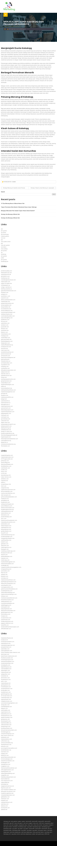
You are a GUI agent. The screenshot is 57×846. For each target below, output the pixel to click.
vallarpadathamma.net (7, 511)
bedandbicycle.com (6, 713)
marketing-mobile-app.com (8, 551)
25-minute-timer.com (6, 695)
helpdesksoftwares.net (7, 638)
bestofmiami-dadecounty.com (9, 656)
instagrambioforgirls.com (7, 538)
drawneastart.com (6, 721)
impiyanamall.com (6, 672)
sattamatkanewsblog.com (8, 592)
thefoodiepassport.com (7, 410)
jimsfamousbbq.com (6, 270)
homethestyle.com (6, 686)
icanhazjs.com (5, 415)
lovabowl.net (4, 639)
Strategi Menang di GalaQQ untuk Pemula (14, 188)
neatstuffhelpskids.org (7, 345)
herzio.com (4, 471)
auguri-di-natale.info (6, 283)
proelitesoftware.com (6, 728)
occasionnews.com (6, 617)
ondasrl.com (4, 753)
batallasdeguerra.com (7, 341)
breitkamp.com (5, 737)
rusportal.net (4, 480)
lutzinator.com (5, 751)
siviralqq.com (4, 578)
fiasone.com (4, 554)
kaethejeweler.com (6, 771)
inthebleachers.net (6, 429)
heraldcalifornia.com (6, 715)
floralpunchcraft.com (6, 552)
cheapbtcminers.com (6, 701)
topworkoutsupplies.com (7, 661)
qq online (3, 232)
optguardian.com (5, 674)
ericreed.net (4, 393)
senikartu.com (5, 478)
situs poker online (5, 241)
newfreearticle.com (6, 527)
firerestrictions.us (5, 361)
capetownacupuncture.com (8, 489)
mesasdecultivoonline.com (8, 522)
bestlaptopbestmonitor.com (8, 379)
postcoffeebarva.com (6, 506)
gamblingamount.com (7, 612)
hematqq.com (7, 834)
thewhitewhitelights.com (7, 384)
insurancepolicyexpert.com (8, 312)
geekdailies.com (5, 797)
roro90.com (4, 469)
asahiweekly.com (5, 710)
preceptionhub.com (6, 647)
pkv (2, 229)
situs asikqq (4, 248)
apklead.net (4, 809)
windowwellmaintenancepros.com (10, 626)
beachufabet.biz (5, 778)
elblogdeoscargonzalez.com (8, 370)
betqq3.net (4, 399)
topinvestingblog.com (7, 317)
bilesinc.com (4, 332)
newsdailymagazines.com (8, 645)
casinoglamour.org (6, 440)
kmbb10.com (4, 542)
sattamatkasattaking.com (8, 773)
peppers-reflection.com (7, 623)
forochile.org (4, 348)
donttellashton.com (6, 466)
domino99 (28, 821)
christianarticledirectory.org (8, 444)
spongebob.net (5, 500)
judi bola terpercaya (15, 832)
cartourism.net (5, 420)
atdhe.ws (3, 386)
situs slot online (38, 825)
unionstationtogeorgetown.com (9, 703)
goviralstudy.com (5, 419)
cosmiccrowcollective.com (8, 493)
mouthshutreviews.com (7, 663)
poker (2, 258)
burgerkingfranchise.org (7, 509)
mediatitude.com (5, 301)
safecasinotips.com (6, 724)
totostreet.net (4, 676)
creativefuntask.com (6, 697)
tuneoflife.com (5, 625)
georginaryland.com (6, 381)
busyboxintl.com (5, 502)
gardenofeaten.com (6, 531)
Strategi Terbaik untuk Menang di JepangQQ (42, 188)
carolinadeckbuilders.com (8, 316)
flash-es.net (4, 572)
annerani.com (4, 325)
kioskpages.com (5, 762)
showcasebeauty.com (6, 310)
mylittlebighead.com (6, 706)
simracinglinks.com (6, 305)
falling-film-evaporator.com (8, 583)
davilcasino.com (5, 677)
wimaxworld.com (5, 355)
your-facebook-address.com (8, 789)
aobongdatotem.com (6, 650)
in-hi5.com (4, 473)
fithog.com (4, 377)
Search (3, 191)
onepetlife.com (5, 775)
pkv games (4, 230)
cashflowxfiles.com (6, 540)
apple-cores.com (5, 422)
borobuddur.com (5, 690)
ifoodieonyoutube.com (7, 658)
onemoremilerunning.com (8, 534)
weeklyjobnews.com (6, 601)
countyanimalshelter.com (7, 603)
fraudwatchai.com (6, 679)
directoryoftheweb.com (7, 464)
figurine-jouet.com (6, 788)
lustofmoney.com (5, 619)
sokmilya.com (4, 804)
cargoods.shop (5, 487)
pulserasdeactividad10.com (8, 424)
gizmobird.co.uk (5, 276)
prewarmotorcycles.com (7, 303)
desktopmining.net (6, 428)
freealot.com (4, 708)
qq (1, 252)
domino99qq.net (5, 462)
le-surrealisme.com (6, 308)
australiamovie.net (6, 274)
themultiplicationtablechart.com (9, 438)
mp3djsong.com (5, 278)
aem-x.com (4, 681)
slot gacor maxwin (48, 825)
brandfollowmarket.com (7, 599)
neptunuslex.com (5, 281)
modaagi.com (4, 335)
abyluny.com (4, 806)
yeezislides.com (5, 648)
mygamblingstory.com (7, 455)
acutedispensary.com (6, 590)
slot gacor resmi (7, 826)
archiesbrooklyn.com (6, 363)
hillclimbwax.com (5, 614)
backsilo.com (4, 576)
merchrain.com (5, 798)
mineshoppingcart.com (7, 659)
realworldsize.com (6, 513)
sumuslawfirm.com (6, 585)
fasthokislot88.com (6, 723)
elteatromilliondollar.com (7, 507)
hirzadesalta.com (5, 665)
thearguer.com (5, 549)
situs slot (35, 823)
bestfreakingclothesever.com (8, 581)
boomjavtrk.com (5, 807)
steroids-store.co (5, 373)
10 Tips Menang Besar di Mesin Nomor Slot (12, 203)
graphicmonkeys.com (6, 717)
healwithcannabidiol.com (7, 760)
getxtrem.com (4, 543)
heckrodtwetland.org (6, 388)
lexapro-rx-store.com (6, 431)
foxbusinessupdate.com (7, 563)
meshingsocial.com (6, 547)
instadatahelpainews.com (8, 795)
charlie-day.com (5, 560)
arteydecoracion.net (6, 375)
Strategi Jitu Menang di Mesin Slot (10, 214)
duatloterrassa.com (6, 744)
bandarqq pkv (4, 261)
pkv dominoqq (5, 234)
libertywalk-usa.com (6, 272)
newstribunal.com (5, 643)
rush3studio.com (5, 468)
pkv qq (50, 828)
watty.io (3, 482)
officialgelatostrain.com (7, 769)
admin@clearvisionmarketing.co (17, 29)
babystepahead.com (6, 608)
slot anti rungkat (28, 823)
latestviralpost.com (6, 525)
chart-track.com (5, 350)
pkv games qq (40, 834)
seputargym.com (5, 670)
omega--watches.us (6, 287)
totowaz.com (4, 596)
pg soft (11, 823)
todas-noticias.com (6, 477)
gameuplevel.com (5, 685)
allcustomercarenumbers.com (9, 730)
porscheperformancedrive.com (9, 748)
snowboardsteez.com (6, 536)
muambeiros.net (5, 364)
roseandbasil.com (5, 382)
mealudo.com (4, 558)
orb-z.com (3, 518)
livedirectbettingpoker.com (8, 561)
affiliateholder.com (6, 628)
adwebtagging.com (6, 605)
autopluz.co (4, 294)
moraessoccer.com (6, 346)
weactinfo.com (5, 545)
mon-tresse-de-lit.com (7, 780)
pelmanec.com (5, 460)
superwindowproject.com (7, 411)
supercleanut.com (5, 712)
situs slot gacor (18, 823)
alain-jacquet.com (6, 495)
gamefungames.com (6, 694)
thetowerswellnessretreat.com (9, 768)
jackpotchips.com (5, 726)
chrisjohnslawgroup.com (7, 733)
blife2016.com (5, 755)
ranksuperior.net (5, 607)
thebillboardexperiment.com (8, 777)
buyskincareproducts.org (7, 433)
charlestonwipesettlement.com (9, 598)
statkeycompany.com (6, 314)
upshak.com (4, 574)
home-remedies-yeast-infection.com (10, 652)
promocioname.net (6, 354)
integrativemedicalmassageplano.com (11, 567)
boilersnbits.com (5, 524)
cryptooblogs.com (6, 683)
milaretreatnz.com (6, 334)
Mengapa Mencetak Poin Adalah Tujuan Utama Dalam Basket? (18, 210)
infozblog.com (5, 366)
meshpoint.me (5, 498)
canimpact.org (5, 417)
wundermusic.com (6, 692)
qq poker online (16, 834)
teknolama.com (5, 515)
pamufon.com (4, 746)
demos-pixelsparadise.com (8, 299)
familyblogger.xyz (5, 732)
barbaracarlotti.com (6, 426)
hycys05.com (4, 533)
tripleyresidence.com (6, 739)
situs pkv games (5, 245)
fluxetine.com (4, 395)
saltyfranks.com (5, 323)
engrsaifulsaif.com (6, 699)
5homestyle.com (5, 446)
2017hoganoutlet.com (7, 459)
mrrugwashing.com (6, 569)
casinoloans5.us (5, 400)
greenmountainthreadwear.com (9, 589)
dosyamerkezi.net (5, 307)
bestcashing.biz (5, 359)
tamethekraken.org (6, 750)
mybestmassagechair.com (8, 391)
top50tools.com (5, 319)
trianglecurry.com (5, 764)
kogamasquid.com (6, 437)
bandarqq (3, 254)
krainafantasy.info (6, 475)
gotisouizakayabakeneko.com (9, 497)
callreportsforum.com (6, 802)
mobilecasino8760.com (7, 397)
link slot (3, 238)
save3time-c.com (5, 296)
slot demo (3, 247)
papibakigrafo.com (6, 413)
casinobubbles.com (6, 668)
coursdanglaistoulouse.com (8, 280)
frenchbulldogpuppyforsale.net (9, 435)
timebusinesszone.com (7, 621)
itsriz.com (3, 486)
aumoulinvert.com (6, 408)
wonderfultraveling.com (7, 352)
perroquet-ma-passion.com (8, 791)
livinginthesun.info (6, 484)
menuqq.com (6, 821)
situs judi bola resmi (38, 832)
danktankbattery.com (6, 556)
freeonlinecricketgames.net (8, 357)
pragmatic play (49, 823)
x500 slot (41, 823)
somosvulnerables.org (7, 742)
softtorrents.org (5, 741)
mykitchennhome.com (7, 406)
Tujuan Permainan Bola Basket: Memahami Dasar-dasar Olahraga (19, 207)
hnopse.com (4, 616)
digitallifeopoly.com (6, 667)
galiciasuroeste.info (6, 339)
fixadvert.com (4, 292)
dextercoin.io (4, 442)
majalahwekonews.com (7, 457)
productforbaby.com (6, 516)
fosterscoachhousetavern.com (9, 520)
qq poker (29, 826)
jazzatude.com (5, 326)
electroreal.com (5, 654)
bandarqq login (22, 826)
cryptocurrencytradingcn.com (8, 594)
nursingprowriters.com (7, 587)
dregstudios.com (5, 343)
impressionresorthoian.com (8, 580)
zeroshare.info (5, 330)
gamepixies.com (5, 719)
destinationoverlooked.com (8, 610)
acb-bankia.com (5, 571)
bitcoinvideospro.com (6, 491)
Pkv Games (13, 182)
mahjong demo (5, 236)
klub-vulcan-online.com (7, 735)
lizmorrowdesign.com (6, 759)
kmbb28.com (4, 800)
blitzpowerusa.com (6, 529)
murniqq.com (48, 832)
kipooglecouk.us (5, 404)
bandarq (15, 826)
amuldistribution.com (6, 688)
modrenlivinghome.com (7, 793)
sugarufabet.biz (5, 782)
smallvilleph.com (5, 337)
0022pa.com (4, 328)
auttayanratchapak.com (7, 504)
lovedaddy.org (4, 565)
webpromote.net (5, 372)
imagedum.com (5, 766)
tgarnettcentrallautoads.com (8, 290)
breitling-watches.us (6, 289)
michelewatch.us (5, 285)
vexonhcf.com (4, 298)
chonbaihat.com (5, 368)
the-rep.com (4, 321)
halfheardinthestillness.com (8, 390)
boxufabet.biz (4, 784)
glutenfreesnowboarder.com (8, 757)
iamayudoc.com (5, 704)
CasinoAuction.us (5, 402)
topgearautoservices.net (7, 786)
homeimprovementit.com (7, 641)
